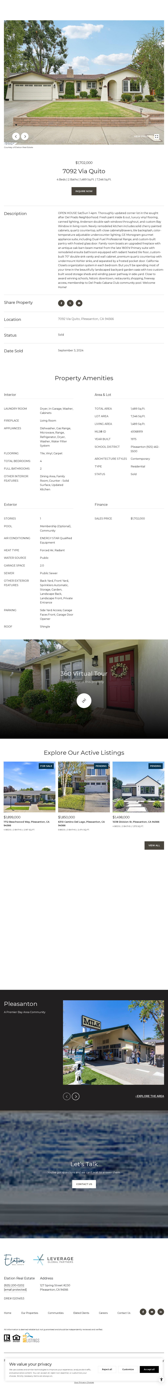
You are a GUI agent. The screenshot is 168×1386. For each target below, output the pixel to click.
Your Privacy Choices (84, 1382)
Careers (103, 1313)
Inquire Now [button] (84, 191)
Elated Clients (81, 1313)
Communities (55, 1313)
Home (7, 1313)
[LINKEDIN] (161, 1312)
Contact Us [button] (84, 1184)
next (25, 136)
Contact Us (123, 1313)
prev (16, 136)
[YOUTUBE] (152, 1312)
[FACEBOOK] (143, 1312)
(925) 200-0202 (14, 1285)
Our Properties (29, 1313)
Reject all (107, 1369)
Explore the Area (150, 1096)
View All (154, 845)
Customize (128, 1369)
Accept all (149, 1369)
